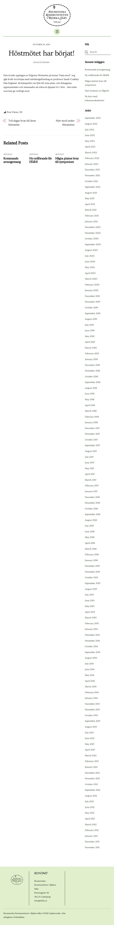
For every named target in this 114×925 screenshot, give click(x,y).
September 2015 (92, 583)
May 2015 (89, 606)
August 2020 (91, 250)
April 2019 (90, 342)
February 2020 (92, 284)
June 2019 (90, 330)
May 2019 (89, 336)
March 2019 (91, 348)
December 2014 (92, 635)
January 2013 (91, 767)
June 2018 (89, 393)
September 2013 (92, 721)
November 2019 (92, 302)
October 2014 (91, 646)
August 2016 (91, 520)
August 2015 (91, 589)
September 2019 (92, 313)
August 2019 (91, 319)
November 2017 (92, 434)
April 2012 (90, 818)
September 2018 (92, 382)
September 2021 (92, 187)
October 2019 (91, 307)
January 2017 (91, 491)
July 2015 (89, 594)
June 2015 (89, 600)
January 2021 (91, 221)
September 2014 (92, 652)
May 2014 (89, 675)
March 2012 (90, 824)
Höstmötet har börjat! (41, 53)
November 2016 (92, 503)
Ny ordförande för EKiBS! (97, 75)
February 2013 (92, 761)
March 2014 (90, 686)
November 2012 (92, 778)
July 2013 (89, 732)
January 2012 (91, 836)
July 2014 (89, 663)
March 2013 (90, 755)
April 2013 (90, 750)
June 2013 (89, 738)
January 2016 (91, 560)
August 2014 (91, 658)
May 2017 (89, 468)
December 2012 (92, 773)
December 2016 (92, 497)
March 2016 (91, 549)
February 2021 (92, 215)
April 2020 (90, 273)
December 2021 (92, 169)
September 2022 (93, 118)
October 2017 (91, 439)
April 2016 (90, 543)
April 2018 (90, 405)
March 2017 (90, 480)
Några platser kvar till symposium (67, 160)
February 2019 (92, 353)
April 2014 (90, 681)
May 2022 (90, 141)
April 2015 (90, 612)
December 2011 (92, 841)
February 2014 (92, 692)
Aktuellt (7, 154)
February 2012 (92, 830)
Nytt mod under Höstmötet (65, 122)
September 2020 (93, 244)
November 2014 (92, 641)
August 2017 (91, 451)
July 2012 (89, 801)
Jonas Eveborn (41, 62)
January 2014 (91, 698)
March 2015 (90, 617)
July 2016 (89, 526)
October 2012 (91, 784)
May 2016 (89, 537)
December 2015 (92, 566)
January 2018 (91, 422)
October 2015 (91, 577)
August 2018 (91, 388)
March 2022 (91, 152)
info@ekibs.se (40, 901)
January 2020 (91, 290)
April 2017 (90, 474)
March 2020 (91, 279)
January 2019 (91, 359)
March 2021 (90, 210)
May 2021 (89, 198)
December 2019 (92, 296)
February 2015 (92, 623)
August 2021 (91, 193)
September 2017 (92, 445)
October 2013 (91, 715)
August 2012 (91, 796)
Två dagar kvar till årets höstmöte (22, 122)
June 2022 (90, 135)
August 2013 (91, 727)
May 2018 (89, 399)
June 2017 (89, 462)
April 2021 (90, 204)
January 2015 (91, 629)
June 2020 (90, 261)
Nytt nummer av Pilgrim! (97, 91)
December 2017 (92, 428)
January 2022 (91, 164)
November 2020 (92, 233)
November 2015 (92, 572)
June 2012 (89, 807)
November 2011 (92, 847)
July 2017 (89, 457)
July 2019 (89, 325)
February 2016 (92, 554)
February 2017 (92, 485)
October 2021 (91, 181)
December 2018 (92, 365)
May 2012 (89, 813)
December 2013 (92, 704)
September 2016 (92, 514)
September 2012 (92, 790)
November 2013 (92, 709)
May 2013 (89, 744)
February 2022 (92, 158)
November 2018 (92, 370)
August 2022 (91, 124)
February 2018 (92, 417)
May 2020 (90, 267)
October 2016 (91, 508)
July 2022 (89, 129)
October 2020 (91, 238)
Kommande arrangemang (12, 160)
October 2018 (91, 376)
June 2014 (89, 669)
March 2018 (90, 411)
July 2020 (89, 256)
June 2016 (90, 531)
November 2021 (92, 175)
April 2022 (90, 147)
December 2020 (92, 227)
